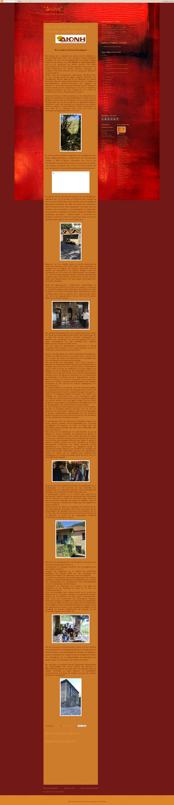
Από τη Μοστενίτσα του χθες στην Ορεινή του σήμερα (116, 73)
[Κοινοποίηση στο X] (82, 726)
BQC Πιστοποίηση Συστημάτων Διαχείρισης (113, 29)
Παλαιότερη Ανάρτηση (89, 788)
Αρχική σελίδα (69, 788)
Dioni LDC (122, 134)
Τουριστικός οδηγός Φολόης (109, 35)
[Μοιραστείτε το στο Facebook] (84, 726)
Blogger (104, 801)
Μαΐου (106, 84)
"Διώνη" (53, 8)
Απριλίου (107, 87)
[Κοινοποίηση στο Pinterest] (85, 726)
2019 (104, 58)
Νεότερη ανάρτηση (50, 788)
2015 (104, 103)
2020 (104, 55)
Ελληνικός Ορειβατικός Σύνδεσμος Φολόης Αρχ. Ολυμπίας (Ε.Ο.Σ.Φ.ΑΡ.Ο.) (114, 32)
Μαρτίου (107, 89)
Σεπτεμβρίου (108, 77)
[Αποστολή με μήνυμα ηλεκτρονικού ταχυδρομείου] (78, 726)
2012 (104, 110)
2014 (104, 105)
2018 (104, 95)
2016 (104, 100)
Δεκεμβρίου (108, 60)
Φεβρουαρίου (108, 92)
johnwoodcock (94, 801)
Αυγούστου (108, 79)
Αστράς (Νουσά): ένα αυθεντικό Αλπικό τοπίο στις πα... (116, 69)
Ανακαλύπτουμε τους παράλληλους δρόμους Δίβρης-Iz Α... (116, 65)
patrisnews (104, 25)
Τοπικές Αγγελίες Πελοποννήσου (112, 46)
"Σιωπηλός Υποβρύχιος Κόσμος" (110, 37)
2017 (104, 97)
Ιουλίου (107, 82)
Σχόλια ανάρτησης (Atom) (57, 791)
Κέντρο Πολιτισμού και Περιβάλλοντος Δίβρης (114, 27)
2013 (104, 108)
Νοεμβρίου (108, 62)
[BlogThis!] (80, 726)
